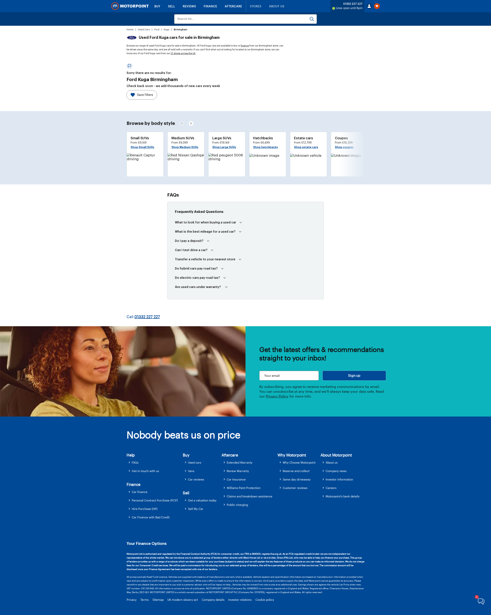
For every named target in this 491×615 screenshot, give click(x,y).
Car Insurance (236, 479)
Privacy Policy (277, 396)
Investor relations (240, 599)
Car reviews (196, 479)
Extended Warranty (239, 462)
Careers (331, 488)
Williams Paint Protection (243, 488)
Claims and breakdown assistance (249, 496)
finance (245, 46)
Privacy (132, 599)
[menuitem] (155, 462)
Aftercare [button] (230, 455)
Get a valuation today (202, 500)
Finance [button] (133, 484)
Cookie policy (264, 599)
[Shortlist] (377, 6)
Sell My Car (195, 508)
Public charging (237, 504)
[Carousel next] (182, 123)
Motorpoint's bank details (342, 496)
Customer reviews (295, 488)
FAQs (135, 462)
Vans (191, 471)
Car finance (139, 492)
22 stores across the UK (183, 53)
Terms (144, 599)
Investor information (339, 479)
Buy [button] (186, 455)
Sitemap (158, 599)
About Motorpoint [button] (336, 455)
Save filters (145, 94)
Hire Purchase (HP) (144, 508)
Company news (336, 471)
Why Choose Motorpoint (299, 462)
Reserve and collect (296, 471)
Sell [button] (186, 493)
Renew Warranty (238, 471)
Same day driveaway (297, 479)
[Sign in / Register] (369, 6)
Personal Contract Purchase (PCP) (155, 500)
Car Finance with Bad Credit (151, 517)
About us (332, 462)
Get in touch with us (145, 471)
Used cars (194, 462)
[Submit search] (312, 19)
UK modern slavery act (182, 599)
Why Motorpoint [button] (292, 455)
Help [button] (131, 455)
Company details (213, 599)
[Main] (130, 6)
